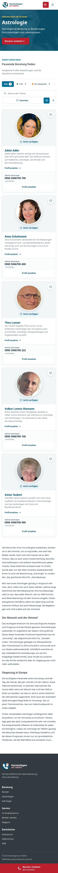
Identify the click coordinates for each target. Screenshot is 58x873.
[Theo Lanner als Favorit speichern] (51, 287)
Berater (5, 792)
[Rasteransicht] (47, 100)
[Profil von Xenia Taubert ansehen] (29, 470)
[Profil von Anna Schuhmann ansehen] (29, 212)
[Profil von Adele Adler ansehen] (29, 126)
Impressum (7, 834)
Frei (22, 84)
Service (6, 808)
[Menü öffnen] (52, 5)
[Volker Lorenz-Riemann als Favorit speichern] (51, 373)
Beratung (7, 787)
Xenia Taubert (13, 494)
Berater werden (9, 817)
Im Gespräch (42, 84)
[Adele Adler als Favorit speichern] (51, 115)
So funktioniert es (10, 813)
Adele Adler (12, 150)
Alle (7, 84)
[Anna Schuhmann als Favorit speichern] (51, 201)
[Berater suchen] (29, 93)
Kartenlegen (8, 796)
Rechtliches (8, 829)
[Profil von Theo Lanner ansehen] (29, 298)
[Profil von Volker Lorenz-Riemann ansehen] (29, 384)
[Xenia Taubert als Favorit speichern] (51, 459)
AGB (4, 843)
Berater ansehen (14, 41)
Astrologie (7, 801)
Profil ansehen (11, 168)
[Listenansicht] (53, 100)
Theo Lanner (12, 322)
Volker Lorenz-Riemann (19, 408)
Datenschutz (8, 839)
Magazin (6, 822)
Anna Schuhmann (16, 236)
